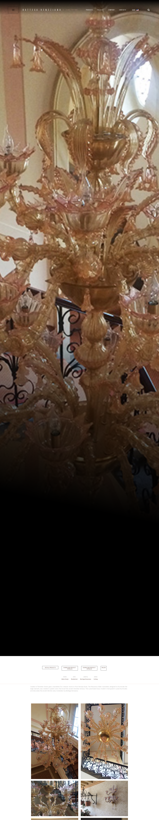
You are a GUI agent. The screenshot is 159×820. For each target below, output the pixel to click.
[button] (137, 10)
